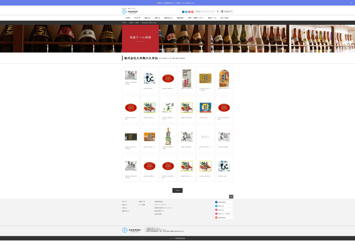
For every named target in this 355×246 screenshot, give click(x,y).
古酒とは (157, 18)
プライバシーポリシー (160, 204)
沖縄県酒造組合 (158, 201)
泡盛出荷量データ (159, 211)
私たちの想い (225, 18)
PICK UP (137, 18)
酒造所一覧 (142, 201)
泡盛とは (147, 18)
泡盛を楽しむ (168, 18)
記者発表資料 (158, 214)
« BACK (177, 190)
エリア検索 (142, 204)
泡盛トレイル (212, 18)
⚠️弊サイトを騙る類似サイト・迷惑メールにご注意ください (176, 3)
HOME (128, 18)
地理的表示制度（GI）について (162, 208)
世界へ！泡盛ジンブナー (196, 18)
